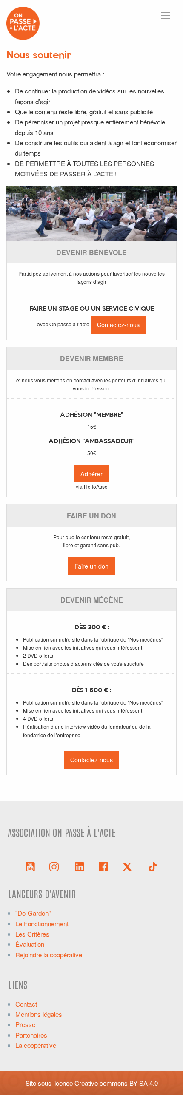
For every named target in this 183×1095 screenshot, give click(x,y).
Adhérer (91, 473)
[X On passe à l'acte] (129, 866)
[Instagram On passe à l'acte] (56, 866)
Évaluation (29, 943)
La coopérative (35, 1045)
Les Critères (32, 933)
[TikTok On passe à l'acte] (153, 866)
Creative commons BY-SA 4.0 (116, 1082)
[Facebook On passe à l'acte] (103, 866)
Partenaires (31, 1034)
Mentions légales (38, 1014)
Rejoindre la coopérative (48, 954)
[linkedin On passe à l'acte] (80, 866)
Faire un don (91, 565)
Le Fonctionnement (42, 923)
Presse (25, 1024)
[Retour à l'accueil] (23, 22)
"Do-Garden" (33, 912)
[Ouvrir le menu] (165, 15)
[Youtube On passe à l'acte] (30, 866)
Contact (26, 1003)
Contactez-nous (118, 324)
